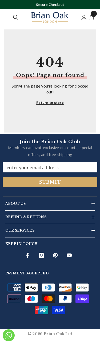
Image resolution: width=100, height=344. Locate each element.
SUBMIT (50, 182)
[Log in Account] (84, 17)
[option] (50, 4)
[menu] (6, 17)
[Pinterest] (55, 255)
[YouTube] (69, 255)
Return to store (50, 102)
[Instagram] (41, 255)
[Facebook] (28, 255)
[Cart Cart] (91, 17)
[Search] (16, 17)
